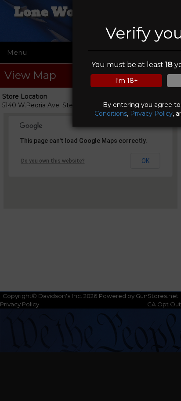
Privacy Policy (151, 113)
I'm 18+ (126, 81)
